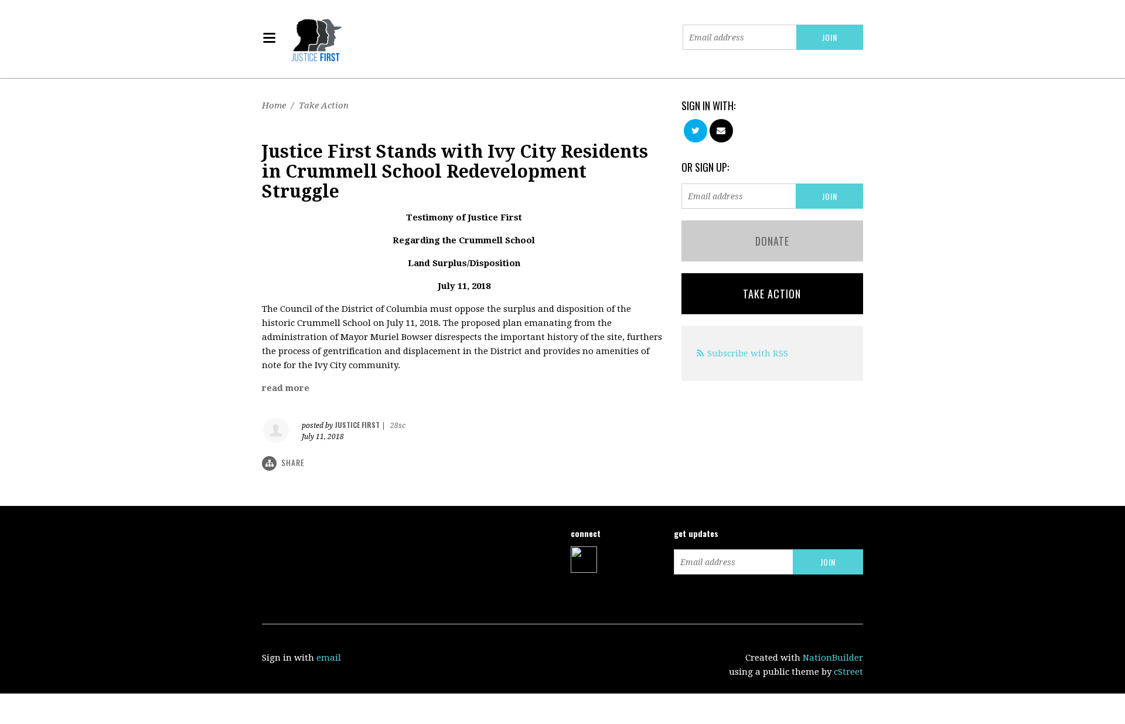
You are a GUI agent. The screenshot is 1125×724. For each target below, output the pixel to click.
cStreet (848, 672)
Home (274, 105)
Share (293, 462)
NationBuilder (833, 657)
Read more (285, 388)
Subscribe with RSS (747, 353)
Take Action (324, 105)
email (328, 657)
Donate (772, 241)
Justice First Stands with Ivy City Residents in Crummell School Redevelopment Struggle (455, 171)
